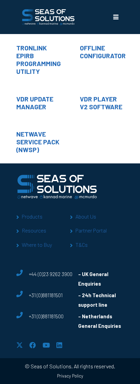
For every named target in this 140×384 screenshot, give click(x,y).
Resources (34, 230)
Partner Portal (91, 230)
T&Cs (81, 244)
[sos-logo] (48, 17)
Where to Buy (37, 244)
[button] (116, 17)
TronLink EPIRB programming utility (38, 59)
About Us (85, 216)
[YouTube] (46, 345)
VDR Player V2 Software (101, 103)
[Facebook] (32, 345)
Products (32, 216)
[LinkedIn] (59, 345)
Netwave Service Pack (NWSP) (37, 142)
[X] (19, 345)
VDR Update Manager (34, 103)
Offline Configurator (103, 52)
